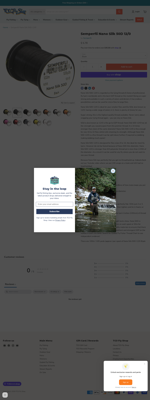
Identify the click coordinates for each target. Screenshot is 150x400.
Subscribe (54, 211)
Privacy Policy (60, 220)
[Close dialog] (113, 171)
